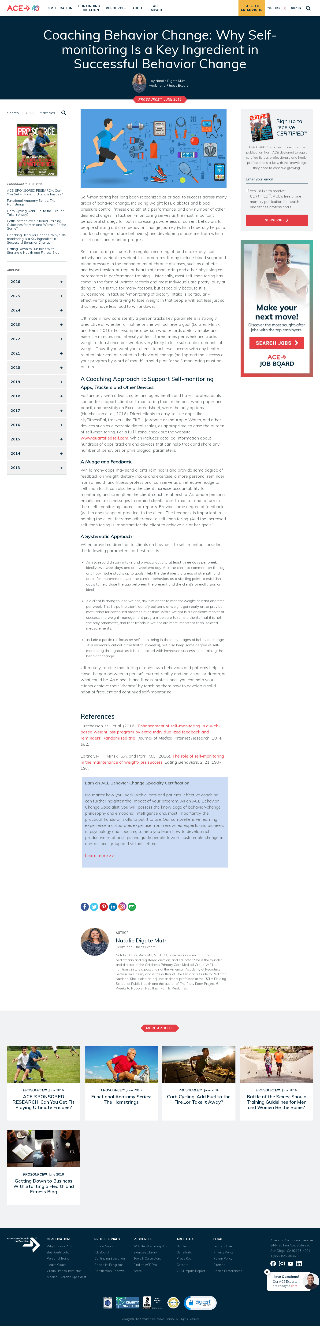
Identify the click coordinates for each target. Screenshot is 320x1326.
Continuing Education (109, 1258)
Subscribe (275, 220)
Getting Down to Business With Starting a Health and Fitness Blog (33, 251)
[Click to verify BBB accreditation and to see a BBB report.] (153, 1302)
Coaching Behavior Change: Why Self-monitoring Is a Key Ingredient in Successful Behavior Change (36, 239)
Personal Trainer (59, 1258)
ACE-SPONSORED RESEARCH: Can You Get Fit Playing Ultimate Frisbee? (35, 192)
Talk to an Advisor (252, 8)
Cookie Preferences (227, 1271)
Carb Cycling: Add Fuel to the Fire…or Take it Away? (35, 213)
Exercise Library (145, 1252)
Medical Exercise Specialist (66, 1277)
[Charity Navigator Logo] (127, 1302)
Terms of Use (222, 1246)
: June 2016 (160, 99)
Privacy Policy (223, 1252)
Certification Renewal (109, 1271)
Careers (182, 1265)
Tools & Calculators (147, 1258)
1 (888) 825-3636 (283, 1256)
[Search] (63, 113)
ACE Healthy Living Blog (151, 1246)
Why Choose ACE (59, 1246)
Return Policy (222, 1258)
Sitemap (219, 1265)
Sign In (296, 8)
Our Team (183, 1246)
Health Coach (57, 1265)
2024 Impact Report (191, 1271)
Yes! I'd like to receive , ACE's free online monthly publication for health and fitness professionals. (275, 198)
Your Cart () (277, 8)
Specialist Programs (108, 1265)
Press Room (185, 1258)
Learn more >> (99, 855)
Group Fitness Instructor (64, 1271)
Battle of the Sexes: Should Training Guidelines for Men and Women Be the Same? (36, 225)
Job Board (101, 1252)
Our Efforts (184, 1252)
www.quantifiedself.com (104, 438)
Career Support (105, 1246)
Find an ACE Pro (145, 1265)
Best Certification (59, 1252)
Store (138, 1271)
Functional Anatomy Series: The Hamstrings (31, 202)
